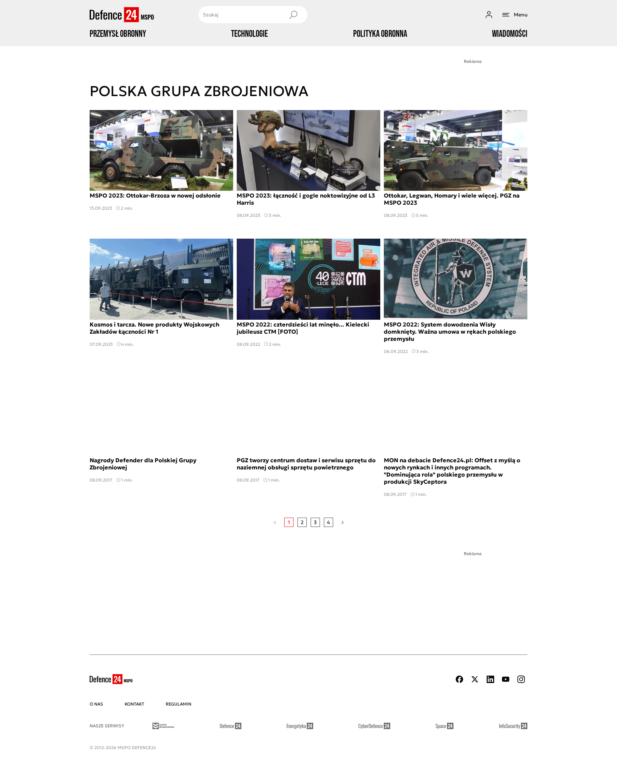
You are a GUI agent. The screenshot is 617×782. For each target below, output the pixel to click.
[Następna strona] (342, 522)
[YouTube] (505, 679)
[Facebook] (459, 679)
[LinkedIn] (490, 679)
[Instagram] (521, 679)
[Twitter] (474, 679)
